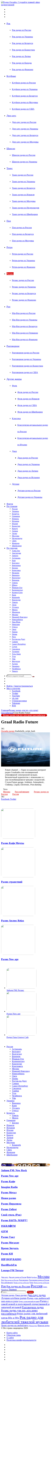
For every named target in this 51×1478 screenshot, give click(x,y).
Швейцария (16, 546)
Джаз (14, 451)
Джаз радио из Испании (28, 477)
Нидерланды (17, 538)
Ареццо (15, 556)
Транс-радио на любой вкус (15, 1325)
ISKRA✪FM (8, 1226)
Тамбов (15, 1091)
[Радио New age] (18, 954)
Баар (14, 561)
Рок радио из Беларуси (22, 43)
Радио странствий (11, 881)
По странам (12, 506)
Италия (15, 524)
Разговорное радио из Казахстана (27, 366)
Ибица (14, 585)
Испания (15, 521)
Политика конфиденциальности (21, 1340)
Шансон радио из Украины (24, 162)
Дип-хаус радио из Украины (25, 129)
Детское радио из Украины (29, 497)
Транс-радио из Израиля (23, 194)
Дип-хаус (11, 115)
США (14, 541)
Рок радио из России (21, 30)
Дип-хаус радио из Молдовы (25, 142)
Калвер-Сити (17, 593)
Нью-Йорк (16, 622)
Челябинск (16, 669)
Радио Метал (9, 1192)
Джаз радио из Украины (28, 464)
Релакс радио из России (23, 280)
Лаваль (15, 602)
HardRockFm (9, 1264)
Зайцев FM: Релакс (15, 990)
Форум (10, 504)
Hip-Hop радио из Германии (25, 333)
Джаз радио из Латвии (27, 471)
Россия (15, 509)
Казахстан (16, 526)
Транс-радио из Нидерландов (25, 208)
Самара (15, 642)
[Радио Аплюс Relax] (18, 915)
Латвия (15, 531)
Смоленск (16, 649)
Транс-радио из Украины (23, 181)
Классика (16, 418)
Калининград (17, 590)
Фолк (14, 385)
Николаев (16, 624)
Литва (14, 533)
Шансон (11, 148)
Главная (4, 710)
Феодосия (16, 661)
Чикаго (15, 671)
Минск (15, 610)
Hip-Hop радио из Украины (24, 320)
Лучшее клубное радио (14, 1298)
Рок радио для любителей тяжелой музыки (24, 1319)
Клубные (11, 76)
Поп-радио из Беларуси (23, 234)
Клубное (34, 1277)
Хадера (15, 664)
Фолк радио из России (27, 392)
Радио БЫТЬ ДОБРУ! (14, 1220)
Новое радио (8, 1198)
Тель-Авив (16, 654)
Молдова (15, 536)
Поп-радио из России (22, 227)
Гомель (15, 583)
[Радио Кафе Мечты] (18, 838)
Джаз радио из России (27, 458)
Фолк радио (33, 1325)
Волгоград (16, 578)
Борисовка (16, 570)
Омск (14, 629)
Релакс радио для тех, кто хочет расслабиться (24, 715)
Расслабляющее (22, 792)
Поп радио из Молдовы (23, 241)
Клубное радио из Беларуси (25, 96)
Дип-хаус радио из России (24, 122)
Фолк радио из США (27, 405)
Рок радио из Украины (22, 37)
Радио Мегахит (10, 1242)
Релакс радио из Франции (24, 300)
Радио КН (7, 1253)
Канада (15, 529)
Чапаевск (15, 666)
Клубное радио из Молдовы (25, 102)
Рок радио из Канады (22, 63)
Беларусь (15, 514)
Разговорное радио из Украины (26, 359)
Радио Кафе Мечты (12, 843)
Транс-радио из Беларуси (23, 188)
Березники (16, 565)
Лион (14, 605)
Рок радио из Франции (22, 69)
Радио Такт (8, 1237)
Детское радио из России (29, 490)
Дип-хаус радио (36, 1295)
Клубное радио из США (23, 109)
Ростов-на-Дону (18, 639)
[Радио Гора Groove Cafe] (21, 1035)
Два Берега (7, 1164)
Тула (14, 656)
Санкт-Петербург (19, 644)
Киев (14, 595)
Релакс (10, 273)
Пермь (14, 634)
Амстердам (16, 553)
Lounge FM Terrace (12, 1270)
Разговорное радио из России (25, 353)
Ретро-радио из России (22, 254)
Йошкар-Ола (17, 588)
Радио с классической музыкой (29, 1301)
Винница (15, 575)
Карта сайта (12, 1333)
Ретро (10, 247)
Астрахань (16, 558)
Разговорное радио (33, 1307)
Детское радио (7, 1295)
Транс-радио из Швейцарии (25, 214)
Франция (15, 543)
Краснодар (16, 600)
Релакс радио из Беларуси (24, 293)
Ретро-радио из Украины (23, 260)
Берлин (15, 568)
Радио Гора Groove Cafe (18, 1037)
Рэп (8, 306)
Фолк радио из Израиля (28, 399)
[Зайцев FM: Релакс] (21, 988)
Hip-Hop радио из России (23, 313)
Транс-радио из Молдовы (23, 201)
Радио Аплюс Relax (12, 920)
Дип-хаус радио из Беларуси (25, 135)
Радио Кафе (8, 1181)
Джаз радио (21, 1295)
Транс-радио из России (22, 175)
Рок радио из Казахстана (23, 50)
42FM (4, 1231)
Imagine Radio (9, 1187)
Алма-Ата (16, 551)
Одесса (15, 627)
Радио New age (9, 959)
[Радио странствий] (18, 876)
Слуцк (14, 647)
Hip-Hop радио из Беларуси (24, 326)
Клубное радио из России (24, 83)
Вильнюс (15, 573)
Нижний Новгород (19, 617)
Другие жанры (14, 379)
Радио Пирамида (11, 1203)
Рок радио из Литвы (21, 56)
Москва (15, 615)
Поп (9, 221)
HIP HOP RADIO (11, 1259)
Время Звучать (10, 1248)
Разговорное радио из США (25, 372)
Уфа (13, 659)
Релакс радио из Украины (24, 287)
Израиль (15, 519)
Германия (16, 516)
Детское (15, 484)
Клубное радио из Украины (25, 89)
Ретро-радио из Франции (23, 267)
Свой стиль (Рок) (11, 1214)
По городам (12, 548)
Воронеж (15, 580)
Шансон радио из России (23, 155)
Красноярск (17, 1066)
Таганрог (15, 652)
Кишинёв (16, 597)
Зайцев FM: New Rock (14, 1170)
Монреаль (16, 612)
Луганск (15, 607)
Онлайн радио (7, 731)
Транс (10, 168)
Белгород (15, 563)
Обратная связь (14, 1335)
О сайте (10, 1337)
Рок (8, 23)
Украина (15, 511)
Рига (14, 637)
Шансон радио (44, 1326)
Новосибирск (17, 620)
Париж (15, 632)
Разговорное (13, 346)
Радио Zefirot (9, 1209)
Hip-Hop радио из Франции (25, 339)
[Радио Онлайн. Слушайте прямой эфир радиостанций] (25, 5)
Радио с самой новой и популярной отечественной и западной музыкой (25, 1304)
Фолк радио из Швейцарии (30, 412)
